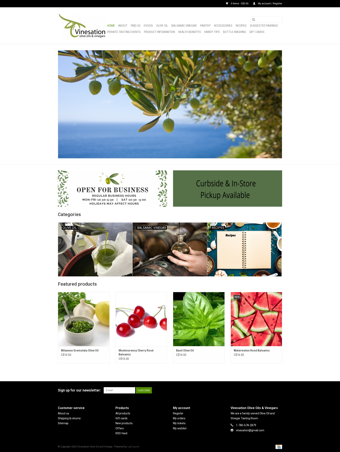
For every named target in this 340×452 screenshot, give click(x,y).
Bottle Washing (234, 32)
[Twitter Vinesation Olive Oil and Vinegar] (272, 390)
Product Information (159, 32)
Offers (119, 428)
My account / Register (269, 3)
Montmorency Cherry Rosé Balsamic (136, 352)
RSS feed (121, 433)
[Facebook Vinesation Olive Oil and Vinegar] (265, 390)
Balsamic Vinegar (184, 25)
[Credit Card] (278, 446)
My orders (179, 418)
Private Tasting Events (124, 32)
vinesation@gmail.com (250, 430)
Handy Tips (212, 32)
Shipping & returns (69, 418)
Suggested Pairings (264, 25)
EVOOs (148, 25)
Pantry (205, 25)
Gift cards (256, 32)
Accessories (223, 25)
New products (124, 423)
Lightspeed (133, 446)
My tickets (179, 423)
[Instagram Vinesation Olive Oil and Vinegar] (279, 390)
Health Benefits (189, 32)
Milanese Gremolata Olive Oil (80, 350)
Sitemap (63, 423)
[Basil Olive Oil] (199, 319)
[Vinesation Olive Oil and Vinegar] (82, 25)
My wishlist (180, 428)
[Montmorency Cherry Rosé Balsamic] (141, 319)
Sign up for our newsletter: (79, 390)
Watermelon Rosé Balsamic (252, 350)
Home (111, 25)
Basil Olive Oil (185, 350)
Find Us (135, 25)
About (123, 25)
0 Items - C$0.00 (239, 3)
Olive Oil (162, 25)
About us (63, 413)
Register (178, 413)
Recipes (241, 25)
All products (122, 413)
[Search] (254, 19)
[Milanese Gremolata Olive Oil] (84, 319)
